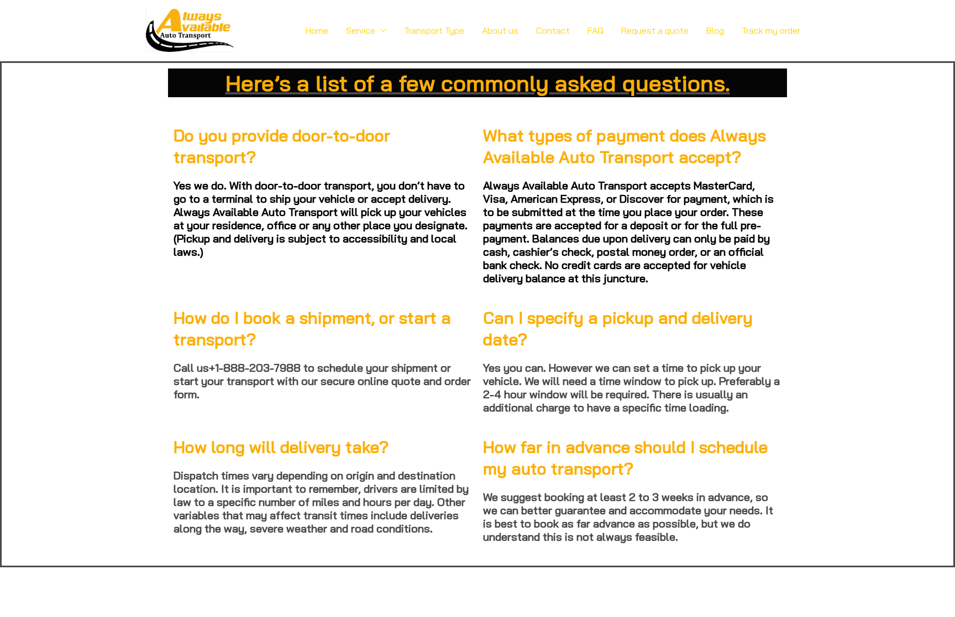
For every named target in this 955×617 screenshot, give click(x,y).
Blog (715, 30)
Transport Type (434, 30)
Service (360, 30)
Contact (553, 30)
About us (500, 30)
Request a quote (655, 30)
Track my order (771, 30)
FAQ (595, 30)
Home (317, 30)
